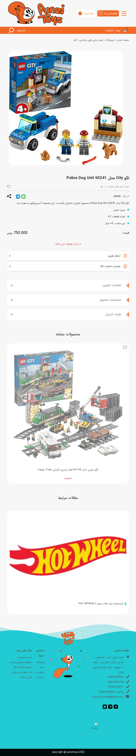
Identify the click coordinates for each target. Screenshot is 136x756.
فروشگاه (110, 40)
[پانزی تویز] (36, 13)
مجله (41, 667)
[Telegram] (110, 706)
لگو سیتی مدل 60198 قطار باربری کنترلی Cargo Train (68, 470)
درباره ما (40, 677)
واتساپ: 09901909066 (111, 692)
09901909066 (115, 677)
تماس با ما (39, 672)
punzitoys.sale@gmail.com (107, 697)
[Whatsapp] (105, 706)
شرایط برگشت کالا (23, 667)
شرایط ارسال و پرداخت (20, 662)
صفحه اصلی (123, 40)
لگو (75, 40)
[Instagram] (116, 706)
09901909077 (115, 687)
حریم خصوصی (24, 657)
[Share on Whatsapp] (23, 196)
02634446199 (115, 682)
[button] (8, 187)
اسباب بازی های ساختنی (91, 40)
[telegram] (18, 196)
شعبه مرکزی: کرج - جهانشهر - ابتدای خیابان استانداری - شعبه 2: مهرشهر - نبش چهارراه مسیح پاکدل (108, 664)
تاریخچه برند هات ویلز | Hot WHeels (100, 603)
